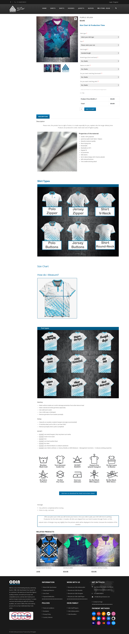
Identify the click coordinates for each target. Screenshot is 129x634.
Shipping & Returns (48, 590)
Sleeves (91, 8)
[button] (75, 18)
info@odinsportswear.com (102, 597)
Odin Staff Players (73, 608)
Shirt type (83, 33)
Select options (48, 572)
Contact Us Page (97, 602)
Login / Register (113, 2)
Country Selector (48, 617)
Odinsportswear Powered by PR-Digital (25, 632)
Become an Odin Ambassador (76, 587)
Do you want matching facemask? (91, 73)
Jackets (81, 8)
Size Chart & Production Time (92, 25)
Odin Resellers (72, 614)
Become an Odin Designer (75, 593)
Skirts (61, 8)
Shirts (52, 8)
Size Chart (46, 593)
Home (44, 8)
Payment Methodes (48, 596)
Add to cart (90, 109)
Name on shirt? (85, 65)
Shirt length (84, 49)
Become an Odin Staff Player (76, 596)
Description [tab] (43, 116)
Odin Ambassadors (73, 611)
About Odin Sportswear (49, 587)
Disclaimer (46, 611)
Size (82, 41)
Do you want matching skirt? (89, 81)
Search (116, 7)
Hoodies (71, 8)
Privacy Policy (47, 614)
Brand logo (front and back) (89, 57)
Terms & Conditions (48, 608)
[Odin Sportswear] (17, 9)
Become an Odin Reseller (75, 590)
